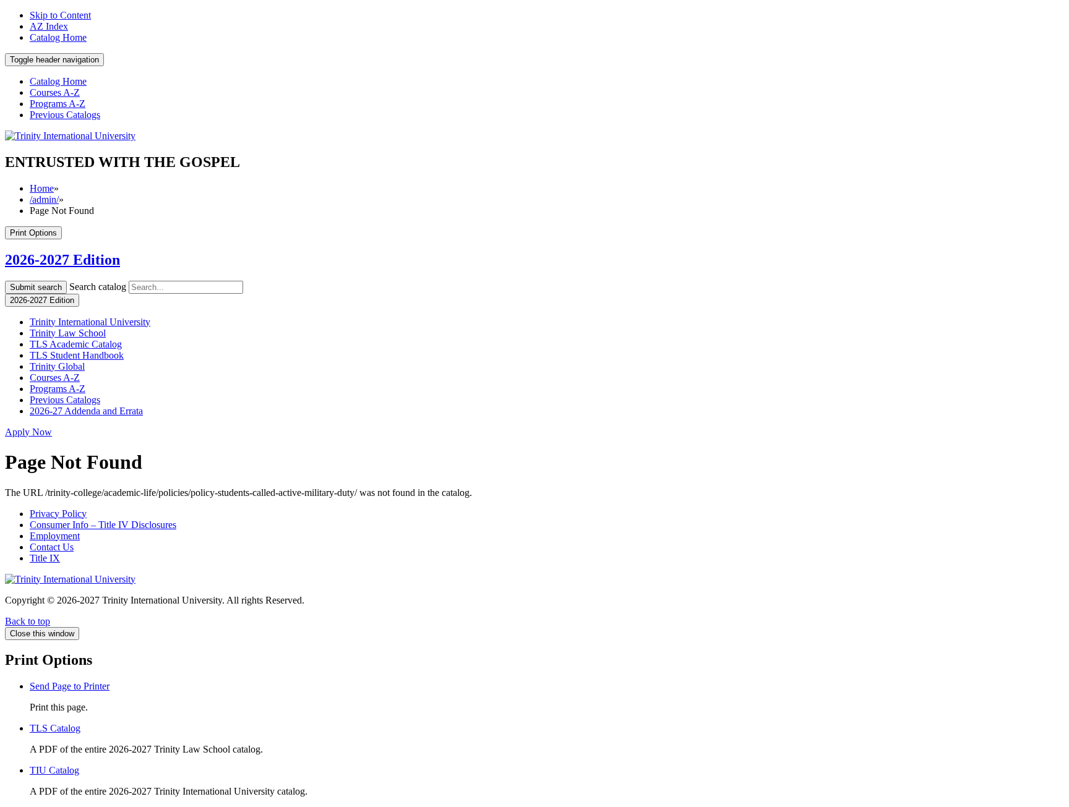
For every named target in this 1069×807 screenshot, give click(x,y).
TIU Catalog (54, 770)
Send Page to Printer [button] (69, 686)
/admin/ (44, 199)
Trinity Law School (68, 333)
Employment (55, 536)
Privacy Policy (58, 513)
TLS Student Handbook (77, 355)
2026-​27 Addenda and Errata (86, 411)
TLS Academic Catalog (76, 344)
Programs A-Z (57, 103)
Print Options (33, 232)
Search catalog (97, 286)
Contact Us (52, 547)
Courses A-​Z (55, 377)
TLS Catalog (55, 728)
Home (42, 188)
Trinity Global (57, 366)
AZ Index (49, 26)
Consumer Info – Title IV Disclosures (103, 524)
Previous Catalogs (65, 114)
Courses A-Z (55, 92)
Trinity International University (90, 322)
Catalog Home (58, 37)
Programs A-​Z (57, 388)
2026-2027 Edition (62, 260)
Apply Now (28, 432)
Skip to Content (60, 15)
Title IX (45, 558)
